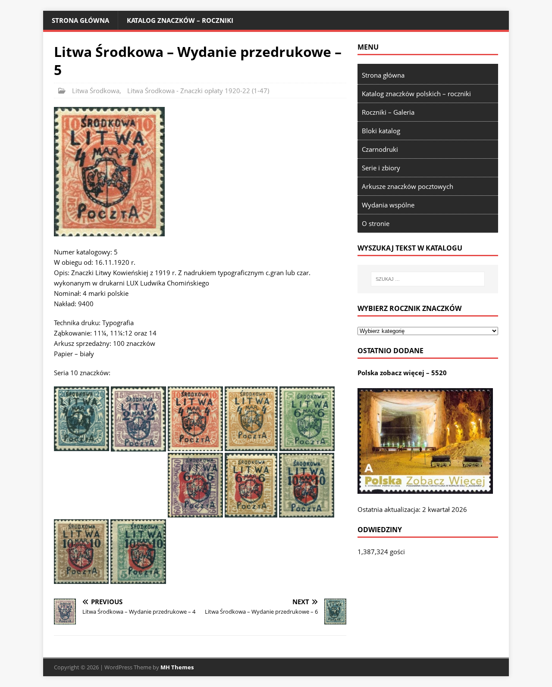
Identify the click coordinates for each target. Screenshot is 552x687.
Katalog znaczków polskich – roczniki (416, 93)
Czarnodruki (380, 149)
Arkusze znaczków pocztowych (407, 186)
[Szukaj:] (427, 279)
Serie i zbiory (381, 167)
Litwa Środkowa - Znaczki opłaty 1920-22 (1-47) (198, 90)
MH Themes (177, 667)
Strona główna (80, 20)
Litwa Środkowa (95, 90)
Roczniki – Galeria (388, 112)
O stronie (375, 223)
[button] (109, 171)
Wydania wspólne (388, 205)
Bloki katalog (381, 130)
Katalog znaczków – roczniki (180, 20)
